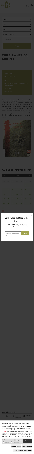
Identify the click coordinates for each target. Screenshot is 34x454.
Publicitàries (16, 442)
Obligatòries (19, 440)
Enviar (25, 233)
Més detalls (27, 441)
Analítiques (7, 442)
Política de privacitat (22, 236)
